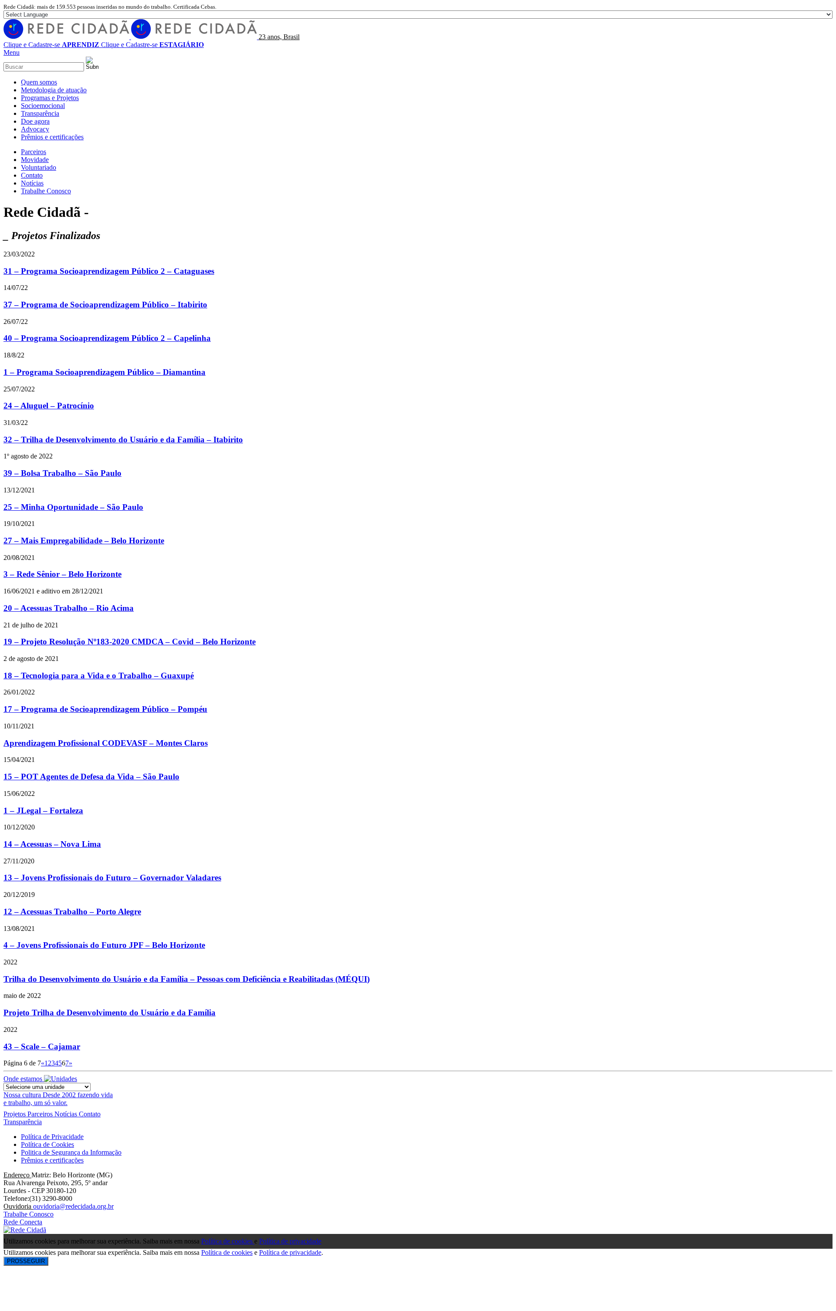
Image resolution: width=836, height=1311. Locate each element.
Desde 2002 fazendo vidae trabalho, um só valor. (58, 1098)
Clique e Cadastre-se (51, 44)
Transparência (22, 1122)
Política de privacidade (290, 1241)
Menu (11, 52)
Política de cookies (227, 1241)
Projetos (15, 1114)
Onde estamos (23, 1078)
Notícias (66, 1114)
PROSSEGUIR (26, 1261)
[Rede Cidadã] (131, 36)
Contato (90, 1114)
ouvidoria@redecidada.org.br (73, 1206)
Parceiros (40, 1114)
